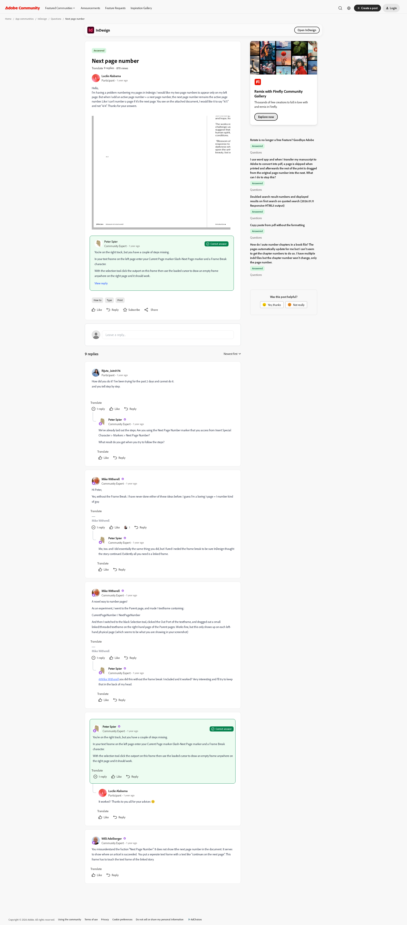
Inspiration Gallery (141, 8)
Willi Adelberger (112, 838)
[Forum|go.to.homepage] (22, 8)
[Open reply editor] (163, 335)
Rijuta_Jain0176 (111, 370)
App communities (24, 18)
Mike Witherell (111, 479)
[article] (163, 390)
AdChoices (196, 919)
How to (97, 300)
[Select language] (349, 8)
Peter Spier (111, 241)
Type (109, 300)
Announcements (90, 8)
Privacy (105, 919)
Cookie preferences (122, 919)
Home (8, 18)
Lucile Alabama (111, 76)
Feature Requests (115, 8)
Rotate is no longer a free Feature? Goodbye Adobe (282, 140)
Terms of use (91, 919)
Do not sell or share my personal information (160, 919)
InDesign (42, 18)
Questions (56, 18)
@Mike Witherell (109, 679)
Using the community (69, 919)
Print (120, 300)
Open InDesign (307, 30)
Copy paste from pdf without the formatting (277, 225)
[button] (367, 8)
